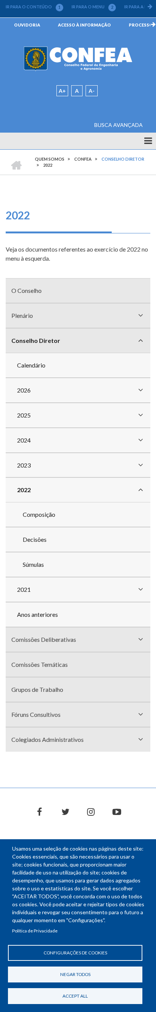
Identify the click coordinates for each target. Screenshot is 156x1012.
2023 (24, 465)
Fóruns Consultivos (36, 714)
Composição (39, 514)
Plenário (22, 315)
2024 (24, 440)
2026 (24, 390)
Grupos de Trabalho (37, 689)
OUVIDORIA (27, 24)
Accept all (75, 996)
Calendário (31, 365)
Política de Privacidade (35, 931)
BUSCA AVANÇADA (118, 125)
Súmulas (33, 564)
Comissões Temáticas (39, 664)
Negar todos (75, 974)
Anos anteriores (37, 614)
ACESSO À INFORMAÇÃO (84, 24)
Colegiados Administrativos (47, 739)
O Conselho (26, 290)
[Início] (78, 58)
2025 (24, 415)
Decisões (35, 539)
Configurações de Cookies (75, 953)
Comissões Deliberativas (43, 639)
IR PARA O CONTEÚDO (33, 6)
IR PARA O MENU (92, 6)
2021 (24, 589)
